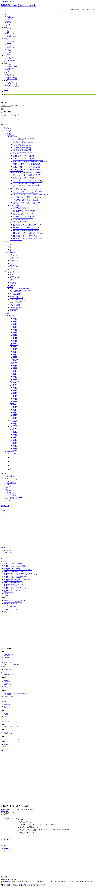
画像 (7, 809)
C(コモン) (12, 274)
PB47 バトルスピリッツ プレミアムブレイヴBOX (26, 229)
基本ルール (10, 475)
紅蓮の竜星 (7, 657)
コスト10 (15, 334)
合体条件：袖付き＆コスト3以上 (18, 5)
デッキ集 (9, 22)
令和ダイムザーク (8, 654)
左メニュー (7, 25)
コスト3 (15, 323)
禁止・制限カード (11, 483)
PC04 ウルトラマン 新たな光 (20, 219)
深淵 (5, 611)
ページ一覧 (10, 82)
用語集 (8, 484)
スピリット (10, 39)
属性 (8, 241)
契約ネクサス (13, 265)
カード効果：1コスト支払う (11, 585)
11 (10, 468)
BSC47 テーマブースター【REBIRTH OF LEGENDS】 (27, 180)
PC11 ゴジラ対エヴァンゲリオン (21, 208)
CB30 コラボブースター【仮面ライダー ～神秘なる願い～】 (29, 197)
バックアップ (10, 33)
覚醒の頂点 (7, 744)
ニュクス (6, 686)
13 (10, 470)
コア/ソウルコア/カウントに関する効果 (20, 290)
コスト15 (15, 450)
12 (10, 469)
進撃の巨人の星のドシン (10, 696)
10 (10, 466)
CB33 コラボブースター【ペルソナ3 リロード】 (25, 193)
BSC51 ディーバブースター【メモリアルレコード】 (26, 174)
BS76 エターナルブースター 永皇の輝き (23, 142)
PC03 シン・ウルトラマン (19, 221)
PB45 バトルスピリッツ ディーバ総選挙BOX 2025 (26, 232)
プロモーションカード (16, 240)
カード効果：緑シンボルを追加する (13, 563)
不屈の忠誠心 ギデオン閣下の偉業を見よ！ (16, 693)
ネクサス (9, 44)
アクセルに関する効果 (16, 307)
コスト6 (15, 327)
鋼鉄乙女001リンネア (9, 595)
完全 (15, 115)
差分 (8, 32)
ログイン (6, 90)
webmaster (8, 881)
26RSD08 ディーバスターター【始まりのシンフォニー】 (28, 160)
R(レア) (12, 276)
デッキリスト (10, 58)
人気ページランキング (13, 86)
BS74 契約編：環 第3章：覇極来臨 (22, 147)
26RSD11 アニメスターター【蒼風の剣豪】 (24, 155)
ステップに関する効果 (16, 293)
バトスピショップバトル (13, 498)
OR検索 (23, 105)
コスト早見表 (10, 315)
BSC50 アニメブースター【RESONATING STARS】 (26, 175)
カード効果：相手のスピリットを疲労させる (16, 588)
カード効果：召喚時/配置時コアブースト (15, 571)
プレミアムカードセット (16, 205)
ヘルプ (8, 88)
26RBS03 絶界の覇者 (18, 139)
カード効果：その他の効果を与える (13, 582)
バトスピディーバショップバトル (13, 603)
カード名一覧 (10, 451)
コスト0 (15, 318)
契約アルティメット (15, 260)
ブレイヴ (9, 43)
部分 (19, 115)
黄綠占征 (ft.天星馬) (9, 733)
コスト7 (15, 329)
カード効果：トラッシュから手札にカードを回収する (18, 570)
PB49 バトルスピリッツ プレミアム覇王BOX (24, 225)
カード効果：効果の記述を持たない (13, 568)
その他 (8, 24)
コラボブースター (14, 188)
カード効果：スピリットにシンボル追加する (16, 565)
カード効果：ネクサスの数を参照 (13, 577)
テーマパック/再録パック (16, 171)
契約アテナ (7, 703)
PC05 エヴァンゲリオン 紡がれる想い (23, 218)
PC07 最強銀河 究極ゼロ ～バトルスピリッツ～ (25, 215)
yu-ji (15, 885)
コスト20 (15, 341)
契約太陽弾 (7, 683)
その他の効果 (13, 310)
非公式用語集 (10, 490)
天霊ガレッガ (7, 669)
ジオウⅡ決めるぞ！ (9, 674)
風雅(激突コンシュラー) (10, 704)
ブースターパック (14, 136)
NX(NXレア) (13, 285)
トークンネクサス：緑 (10, 606)
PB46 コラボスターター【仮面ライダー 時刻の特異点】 (27, 230)
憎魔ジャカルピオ (8, 592)
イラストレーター (11, 495)
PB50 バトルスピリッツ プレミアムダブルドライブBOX (27, 224)
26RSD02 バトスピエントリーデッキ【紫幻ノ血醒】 (26, 169)
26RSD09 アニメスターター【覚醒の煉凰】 (24, 158)
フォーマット (10, 481)
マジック (9, 46)
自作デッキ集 (5, 506)
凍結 (8, 30)
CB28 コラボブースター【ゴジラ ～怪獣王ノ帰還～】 (27, 202)
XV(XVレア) (13, 283)
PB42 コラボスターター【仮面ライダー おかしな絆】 (27, 236)
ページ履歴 (10, 74)
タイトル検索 (10, 68)
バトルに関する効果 (15, 294)
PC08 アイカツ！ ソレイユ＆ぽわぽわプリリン (25, 213)
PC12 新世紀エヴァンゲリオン (21, 207)
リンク (8, 500)
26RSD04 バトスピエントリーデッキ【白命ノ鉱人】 (26, 166)
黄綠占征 (6, 732)
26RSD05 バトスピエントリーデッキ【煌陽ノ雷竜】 (26, 164)
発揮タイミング (11, 313)
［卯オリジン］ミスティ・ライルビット (14, 600)
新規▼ (5, 38)
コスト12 (15, 337)
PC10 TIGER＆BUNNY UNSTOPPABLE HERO (25, 210)
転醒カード (10, 49)
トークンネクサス (14, 266)
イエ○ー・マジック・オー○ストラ (13, 739)
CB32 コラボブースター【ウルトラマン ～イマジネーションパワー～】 (32, 194)
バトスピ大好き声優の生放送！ (15, 497)
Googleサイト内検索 (12, 66)
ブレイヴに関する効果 (16, 301)
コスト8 (15, 331)
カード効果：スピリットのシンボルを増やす (16, 566)
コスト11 (15, 335)
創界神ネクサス (11, 47)
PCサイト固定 (4, 876)
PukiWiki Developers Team (29, 884)
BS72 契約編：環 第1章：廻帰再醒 (22, 150)
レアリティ (10, 273)
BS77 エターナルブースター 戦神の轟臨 (23, 138)
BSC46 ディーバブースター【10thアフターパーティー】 (27, 182)
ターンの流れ (10, 476)
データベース (10, 19)
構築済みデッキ (14, 153)
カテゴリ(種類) (11, 252)
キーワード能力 (11, 271)
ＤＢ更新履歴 (10, 76)
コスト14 (15, 340)
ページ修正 (10, 28)
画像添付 (9, 35)
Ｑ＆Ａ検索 (10, 71)
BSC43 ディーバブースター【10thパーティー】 (25, 186)
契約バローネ (7, 681)
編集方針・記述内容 (8, 551)
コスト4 (15, 324)
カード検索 (10, 65)
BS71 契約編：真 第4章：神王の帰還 (22, 152)
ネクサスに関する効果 (16, 302)
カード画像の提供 (11, 36)
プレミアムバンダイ (15, 222)
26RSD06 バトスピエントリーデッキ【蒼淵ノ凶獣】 (26, 163)
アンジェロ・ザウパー (15, 818)
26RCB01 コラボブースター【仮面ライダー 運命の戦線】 (28, 189)
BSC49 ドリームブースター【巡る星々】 (23, 177)
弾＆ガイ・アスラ (8, 684)
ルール (8, 21)
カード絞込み (10, 131)
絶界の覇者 (7, 593)
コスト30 (15, 343)
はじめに (9, 16)
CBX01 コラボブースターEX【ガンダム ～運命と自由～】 (28, 199)
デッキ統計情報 (11, 60)
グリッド (22, 809)
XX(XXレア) (13, 280)
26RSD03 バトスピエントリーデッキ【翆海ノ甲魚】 (26, 167)
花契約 (5, 716)
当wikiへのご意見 (7, 552)
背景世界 (9, 492)
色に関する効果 (14, 296)
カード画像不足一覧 (12, 85)
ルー (5, 706)
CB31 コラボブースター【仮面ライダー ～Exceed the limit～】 (29, 196)
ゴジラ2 (6, 680)
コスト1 (15, 320)
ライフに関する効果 (15, 291)
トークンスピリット (15, 257)
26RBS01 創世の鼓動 (18, 144)
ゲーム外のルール (11, 486)
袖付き (5, 850)
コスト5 (15, 326)
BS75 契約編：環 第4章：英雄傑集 (22, 146)
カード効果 (10, 287)
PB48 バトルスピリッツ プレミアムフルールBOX (26, 227)
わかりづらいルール (12, 479)
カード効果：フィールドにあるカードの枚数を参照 (17, 579)
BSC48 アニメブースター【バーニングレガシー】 (26, 178)
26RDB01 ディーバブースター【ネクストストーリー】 (27, 172)
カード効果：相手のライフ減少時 (13, 587)
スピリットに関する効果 (16, 298)
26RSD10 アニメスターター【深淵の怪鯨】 (24, 157)
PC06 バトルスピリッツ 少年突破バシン (23, 216)
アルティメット (11, 41)
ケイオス (6, 687)
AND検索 (16, 105)
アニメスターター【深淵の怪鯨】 (13, 602)
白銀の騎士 (7, 655)
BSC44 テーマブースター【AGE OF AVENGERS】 (26, 185)
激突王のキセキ (8, 662)
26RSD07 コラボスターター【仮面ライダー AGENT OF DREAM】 (30, 161)
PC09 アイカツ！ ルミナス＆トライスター (24, 211)
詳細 (3, 809)
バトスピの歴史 (11, 494)
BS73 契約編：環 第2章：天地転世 (22, 149)
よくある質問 (10, 18)
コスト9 (15, 332)
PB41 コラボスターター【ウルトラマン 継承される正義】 (28, 238)
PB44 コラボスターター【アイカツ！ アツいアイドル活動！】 (29, 233)
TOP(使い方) (10, 57)
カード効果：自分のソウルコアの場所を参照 (16, 576)
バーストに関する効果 (16, 305)
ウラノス (6, 701)
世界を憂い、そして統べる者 (11, 664)
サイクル (9, 312)
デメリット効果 (14, 309)
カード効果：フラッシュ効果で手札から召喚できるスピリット (20, 574)
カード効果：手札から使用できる (13, 581)
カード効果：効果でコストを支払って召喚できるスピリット (20, 573)
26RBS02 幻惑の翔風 (18, 141)
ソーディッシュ (8, 613)
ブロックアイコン (11, 453)
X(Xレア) (12, 279)
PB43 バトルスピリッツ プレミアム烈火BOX (24, 235)
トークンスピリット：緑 (10, 609)
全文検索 (9, 69)
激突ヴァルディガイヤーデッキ (12, 727)
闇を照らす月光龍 (8, 694)
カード (12, 809)
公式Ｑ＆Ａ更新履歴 (12, 79)
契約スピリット (14, 255)
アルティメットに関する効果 (17, 299)
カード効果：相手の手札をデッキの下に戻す (16, 584)
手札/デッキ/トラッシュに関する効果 (19, 288)
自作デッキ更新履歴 (12, 77)
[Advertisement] (8, 530)
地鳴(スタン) (7, 721)
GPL (43, 884)
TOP (5, 15)
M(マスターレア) (14, 277)
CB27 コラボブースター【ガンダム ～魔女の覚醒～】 (27, 204)
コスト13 (15, 338)
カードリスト (10, 50)
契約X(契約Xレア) (14, 282)
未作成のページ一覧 (12, 83)
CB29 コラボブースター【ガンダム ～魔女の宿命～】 (27, 200)
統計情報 (4, 512)
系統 (8, 269)
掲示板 (5, 61)
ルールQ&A (10, 478)
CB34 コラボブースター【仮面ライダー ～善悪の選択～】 (28, 191)
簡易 (17, 809)
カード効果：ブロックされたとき (13, 590)
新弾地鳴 (6, 714)
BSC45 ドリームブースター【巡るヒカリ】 (24, 183)
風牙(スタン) (7, 707)
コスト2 (15, 321)
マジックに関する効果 (16, 304)
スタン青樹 (7, 713)
